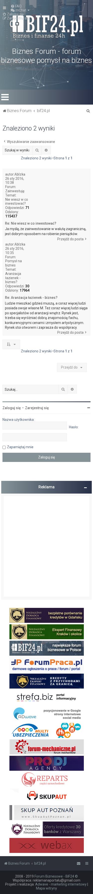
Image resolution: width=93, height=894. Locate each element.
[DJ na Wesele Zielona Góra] (46, 763)
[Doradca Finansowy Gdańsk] (46, 615)
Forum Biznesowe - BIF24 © (56, 876)
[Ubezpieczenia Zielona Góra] (46, 730)
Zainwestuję (14, 191)
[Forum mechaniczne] (46, 747)
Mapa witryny (46, 888)
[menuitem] (16, 6)
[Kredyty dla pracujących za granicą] (46, 681)
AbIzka (19, 174)
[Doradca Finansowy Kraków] (46, 632)
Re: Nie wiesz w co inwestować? (30, 223)
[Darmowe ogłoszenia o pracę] (46, 664)
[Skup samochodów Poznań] (46, 812)
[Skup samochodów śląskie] (46, 796)
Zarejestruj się (37, 408)
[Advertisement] (46, 546)
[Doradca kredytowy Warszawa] (46, 829)
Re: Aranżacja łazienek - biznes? (31, 298)
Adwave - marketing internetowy (61, 884)
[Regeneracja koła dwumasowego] (46, 779)
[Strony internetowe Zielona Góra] (46, 714)
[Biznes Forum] (46, 25)
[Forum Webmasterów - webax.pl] (46, 845)
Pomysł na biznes (13, 263)
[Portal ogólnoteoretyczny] (46, 697)
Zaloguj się (11, 408)
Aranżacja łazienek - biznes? (13, 278)
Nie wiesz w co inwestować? (16, 201)
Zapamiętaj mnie (20, 447)
